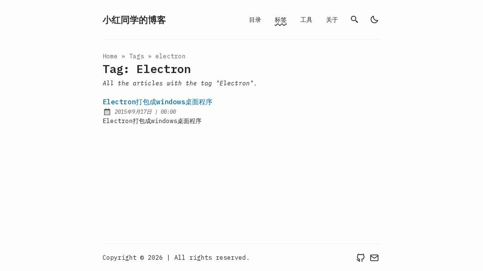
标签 (281, 19)
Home (110, 56)
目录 (255, 19)
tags (136, 56)
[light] (374, 20)
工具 (306, 19)
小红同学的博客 (134, 20)
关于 (332, 19)
